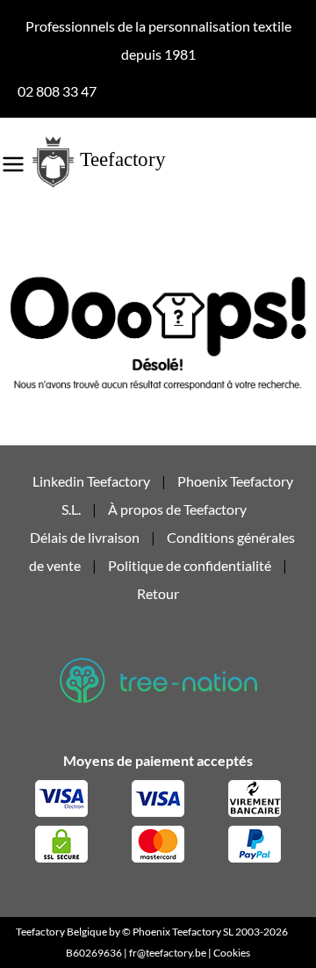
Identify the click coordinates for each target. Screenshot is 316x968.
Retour (158, 593)
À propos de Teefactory (177, 509)
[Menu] (13, 158)
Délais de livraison (85, 537)
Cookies (231, 952)
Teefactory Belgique (61, 931)
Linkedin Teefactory (92, 481)
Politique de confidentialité (189, 565)
